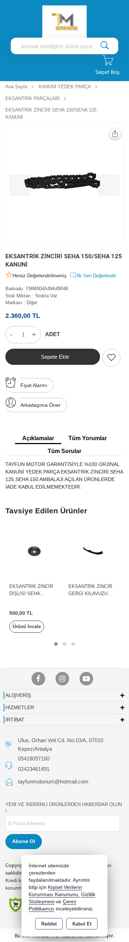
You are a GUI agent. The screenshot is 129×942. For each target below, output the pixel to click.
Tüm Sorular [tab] (64, 451)
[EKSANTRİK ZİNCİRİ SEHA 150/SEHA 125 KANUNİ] (64, 182)
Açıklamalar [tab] (38, 438)
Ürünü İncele (27, 626)
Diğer (32, 302)
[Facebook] (38, 678)
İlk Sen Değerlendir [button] (96, 275)
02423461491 (33, 769)
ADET (52, 334)
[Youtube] (86, 678)
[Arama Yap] (105, 46)
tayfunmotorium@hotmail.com (53, 781)
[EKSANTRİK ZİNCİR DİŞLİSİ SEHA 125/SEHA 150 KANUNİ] (35, 551)
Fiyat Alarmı (33, 385)
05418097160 (33, 758)
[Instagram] (62, 678)
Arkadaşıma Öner (40, 405)
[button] (56, 643)
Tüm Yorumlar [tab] (87, 438)
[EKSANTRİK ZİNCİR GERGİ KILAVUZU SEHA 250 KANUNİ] (94, 551)
